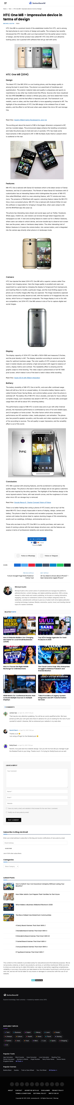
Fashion (8, 1040)
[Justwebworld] (37, 3)
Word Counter (19, 1057)
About (10, 1090)
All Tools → (19, 1061)
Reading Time (56, 1057)
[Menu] (5, 3)
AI (7, 1045)
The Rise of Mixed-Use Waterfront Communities (33, 915)
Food (27, 1040)
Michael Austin (8, 23)
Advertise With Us (32, 1090)
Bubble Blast (7, 1070)
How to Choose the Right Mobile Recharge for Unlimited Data (15, 668)
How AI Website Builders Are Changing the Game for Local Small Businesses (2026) (18, 640)
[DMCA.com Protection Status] (37, 981)
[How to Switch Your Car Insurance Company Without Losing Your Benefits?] (8, 886)
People (57, 1032)
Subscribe (8, 848)
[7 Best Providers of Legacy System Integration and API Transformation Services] (54, 684)
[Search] (69, 3)
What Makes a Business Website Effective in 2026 (34, 905)
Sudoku (16, 1070)
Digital (28, 1032)
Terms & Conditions (23, 1093)
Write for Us (54, 1093)
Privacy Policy (58, 1090)
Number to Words (22, 1059)
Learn (48, 1032)
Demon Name (61, 1059)
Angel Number (35, 1059)
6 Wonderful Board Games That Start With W (33, 936)
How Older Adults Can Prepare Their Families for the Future (38, 894)
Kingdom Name (8, 1061)
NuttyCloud (13, 745)
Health (30, 1036)
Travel (49, 1036)
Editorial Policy (39, 1093)
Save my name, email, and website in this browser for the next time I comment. (33, 808)
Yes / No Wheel (41, 1070)
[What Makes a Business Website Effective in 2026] (8, 907)
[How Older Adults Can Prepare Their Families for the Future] (8, 896)
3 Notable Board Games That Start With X (31, 931)
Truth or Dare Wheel (27, 1070)
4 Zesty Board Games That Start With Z (30, 925)
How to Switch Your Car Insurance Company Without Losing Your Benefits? (40, 885)
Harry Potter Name (48, 1059)
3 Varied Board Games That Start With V (31, 941)
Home (5, 9)
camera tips (13, 713)
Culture (20, 1036)
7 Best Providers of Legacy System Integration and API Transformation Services (52, 698)
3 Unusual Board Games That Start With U (31, 947)
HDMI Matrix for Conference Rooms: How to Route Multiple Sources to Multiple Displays (19, 698)
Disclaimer (45, 1090)
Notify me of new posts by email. (18, 812)
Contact (18, 1090)
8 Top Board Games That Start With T (30, 952)
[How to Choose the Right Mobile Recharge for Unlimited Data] (19, 655)
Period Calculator (8, 1059)
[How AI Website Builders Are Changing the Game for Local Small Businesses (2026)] (19, 626)
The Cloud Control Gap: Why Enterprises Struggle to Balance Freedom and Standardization (54, 669)
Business (18, 1032)
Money (38, 1032)
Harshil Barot (13, 730)
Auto (18, 1040)
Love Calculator (44, 1057)
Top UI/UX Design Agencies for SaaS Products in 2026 (52, 639)
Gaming (59, 1036)
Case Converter (32, 1057)
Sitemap (56, 1098)
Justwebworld (35, 1098)
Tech (10, 9)
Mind (35, 1040)
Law (44, 1040)
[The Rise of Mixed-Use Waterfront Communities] (8, 917)
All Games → (53, 1070)
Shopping (64, 1040)
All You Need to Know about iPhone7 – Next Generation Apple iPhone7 (54, 577)
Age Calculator (8, 1057)
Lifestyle (9, 1036)
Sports (53, 1040)
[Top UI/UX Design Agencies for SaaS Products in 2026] (54, 626)
